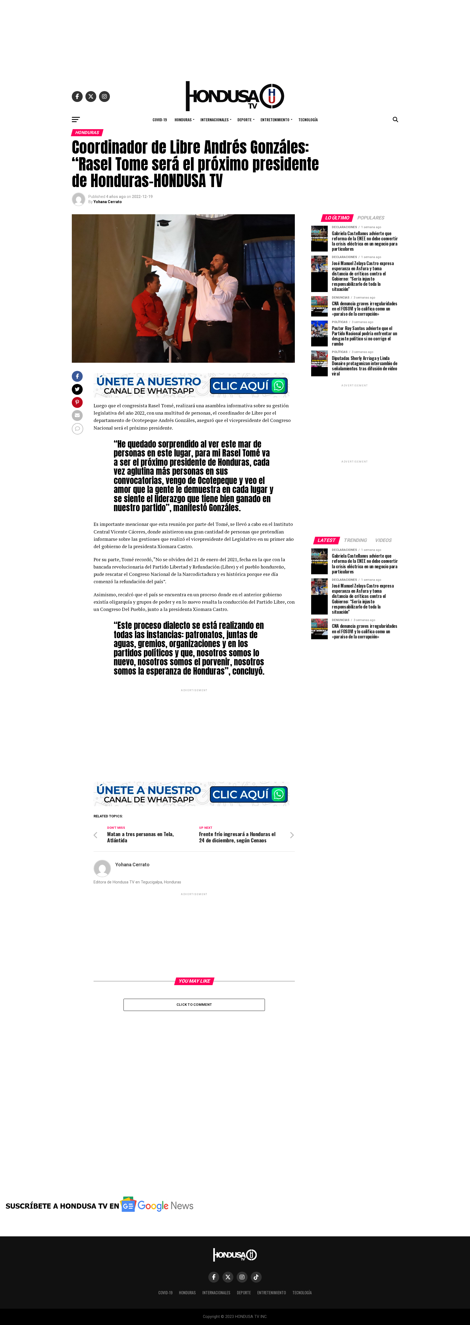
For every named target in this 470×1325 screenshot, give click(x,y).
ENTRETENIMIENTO (275, 119)
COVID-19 (160, 119)
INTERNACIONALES (214, 119)
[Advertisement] (235, 38)
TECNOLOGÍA (308, 119)
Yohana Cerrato (108, 202)
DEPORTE (244, 119)
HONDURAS (183, 119)
